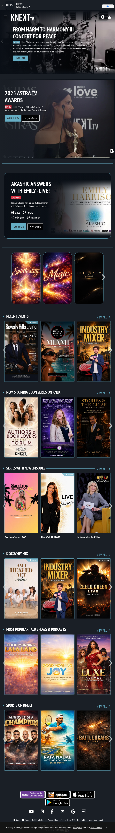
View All (102, 317)
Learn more (20, 58)
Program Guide (30, 118)
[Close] (2, 6)
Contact (27, 820)
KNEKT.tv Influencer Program (43, 820)
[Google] (73, 811)
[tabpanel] (57, 42)
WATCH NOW (13, 118)
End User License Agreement (92, 820)
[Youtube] (31, 811)
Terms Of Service (73, 820)
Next (113, 42)
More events (35, 226)
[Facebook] (52, 811)
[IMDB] (84, 811)
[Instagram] (41, 811)
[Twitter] (62, 811)
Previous (2, 42)
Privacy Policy (60, 820)
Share (18, 820)
